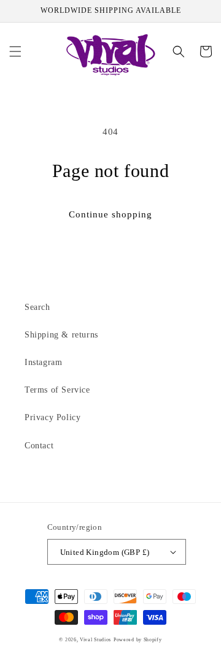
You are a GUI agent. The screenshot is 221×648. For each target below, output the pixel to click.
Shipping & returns (61, 334)
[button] (15, 51)
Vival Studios (95, 639)
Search (37, 307)
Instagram (43, 362)
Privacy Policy (52, 417)
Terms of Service (57, 389)
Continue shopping (110, 214)
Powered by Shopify (138, 639)
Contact (39, 445)
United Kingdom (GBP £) (105, 552)
